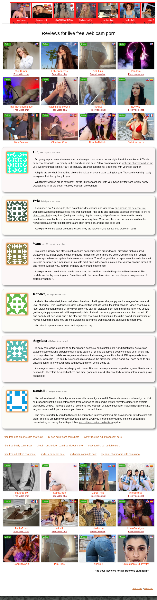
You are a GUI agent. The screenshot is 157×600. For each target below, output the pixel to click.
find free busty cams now (18, 445)
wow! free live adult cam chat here (103, 437)
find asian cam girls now (83, 454)
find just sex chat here (53, 454)
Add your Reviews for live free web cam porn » (122, 570)
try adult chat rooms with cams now (120, 454)
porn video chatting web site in (96, 422)
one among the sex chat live (130, 208)
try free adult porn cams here (63, 437)
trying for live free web (112, 228)
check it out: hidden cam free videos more (60, 445)
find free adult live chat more (20, 454)
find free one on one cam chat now (23, 437)
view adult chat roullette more (104, 445)
